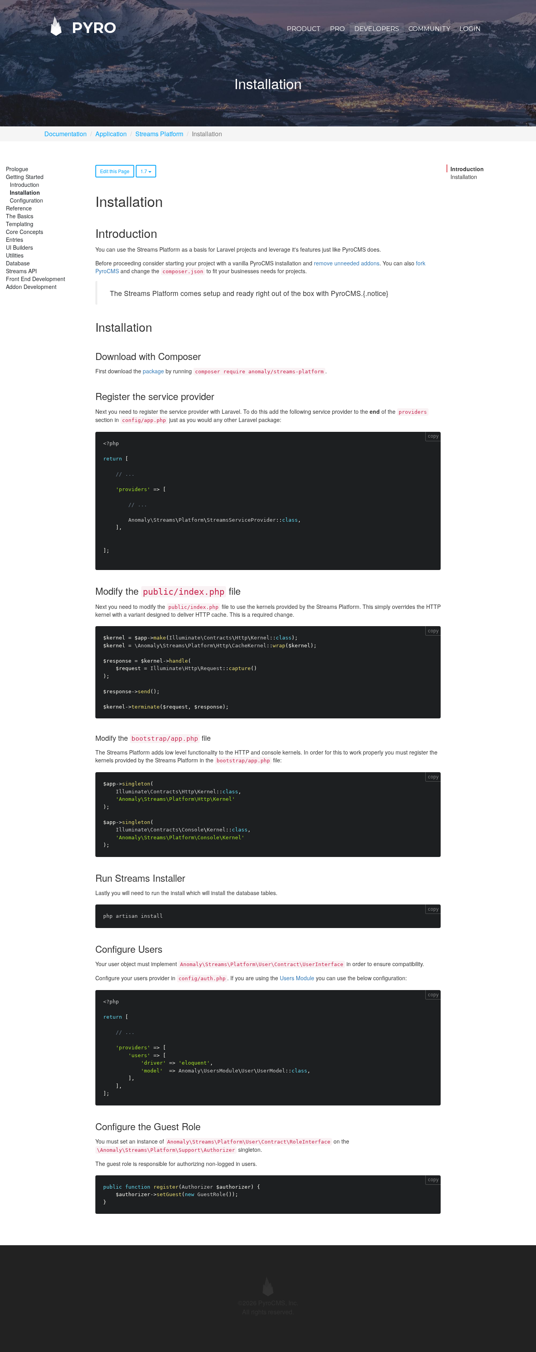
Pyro (91, 27)
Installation (25, 192)
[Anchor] (162, 233)
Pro (337, 29)
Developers (376, 29)
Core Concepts (24, 232)
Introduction (24, 184)
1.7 (144, 171)
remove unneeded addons (346, 263)
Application (111, 133)
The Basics (19, 216)
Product (304, 29)
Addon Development (31, 286)
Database (18, 263)
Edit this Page (114, 171)
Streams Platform (159, 133)
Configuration (26, 200)
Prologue (17, 169)
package (153, 371)
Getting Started (25, 177)
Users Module (297, 978)
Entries (14, 239)
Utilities (15, 255)
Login (470, 29)
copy (433, 436)
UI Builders (19, 247)
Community (429, 29)
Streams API (21, 271)
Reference (19, 208)
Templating (19, 224)
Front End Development (35, 279)
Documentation (65, 133)
